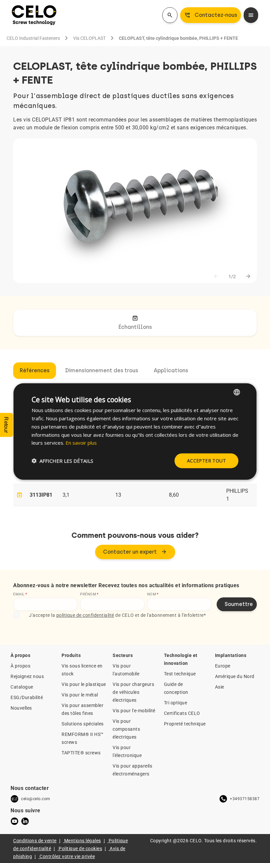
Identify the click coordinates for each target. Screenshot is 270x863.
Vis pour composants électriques (126, 729)
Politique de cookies (80, 848)
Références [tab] (34, 370)
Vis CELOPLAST (89, 38)
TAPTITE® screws (81, 752)
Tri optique (175, 702)
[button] (62, 460)
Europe (222, 665)
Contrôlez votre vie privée (67, 856)
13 (118, 495)
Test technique (180, 673)
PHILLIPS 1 (237, 495)
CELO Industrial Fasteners (33, 38)
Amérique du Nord (235, 676)
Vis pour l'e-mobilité (134, 710)
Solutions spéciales (83, 723)
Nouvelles (21, 708)
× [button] (245, 391)
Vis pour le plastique (84, 684)
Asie (219, 687)
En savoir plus (81, 442)
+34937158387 (244, 799)
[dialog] (135, 431)
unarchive (19, 495)
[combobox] (236, 392)
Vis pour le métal (80, 694)
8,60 (174, 495)
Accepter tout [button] (206, 461)
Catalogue (22, 687)
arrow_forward (248, 276)
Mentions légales (82, 840)
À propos (20, 665)
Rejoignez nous (27, 676)
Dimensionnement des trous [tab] (101, 370)
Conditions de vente (35, 840)
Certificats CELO (182, 713)
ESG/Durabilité (27, 697)
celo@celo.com (35, 799)
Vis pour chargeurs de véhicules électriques (133, 692)
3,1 (66, 495)
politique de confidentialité (85, 615)
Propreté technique (185, 723)
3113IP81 (41, 495)
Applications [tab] (171, 370)
